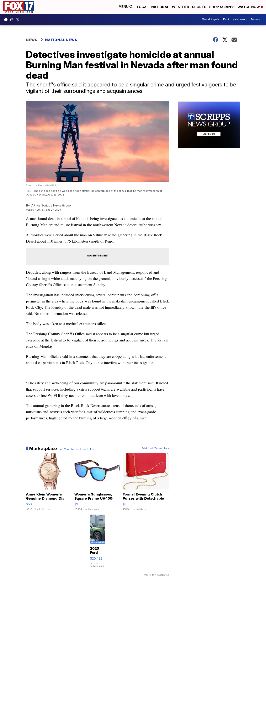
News (31, 40)
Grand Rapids (210, 19)
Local (142, 7)
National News (61, 40)
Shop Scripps (222, 7)
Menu (124, 7)
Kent (226, 19)
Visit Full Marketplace (155, 448)
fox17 (19, 19)
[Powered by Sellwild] (163, 574)
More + (255, 19)
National (160, 7)
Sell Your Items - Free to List (77, 449)
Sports (199, 7)
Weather (180, 7)
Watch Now (249, 7)
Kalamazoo (239, 19)
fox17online (7, 19)
